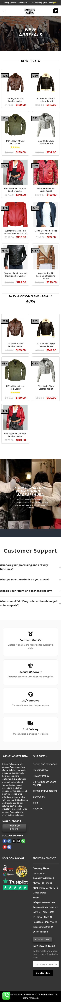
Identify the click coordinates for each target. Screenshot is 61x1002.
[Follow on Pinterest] (5, 847)
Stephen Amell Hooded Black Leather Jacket (15, 274)
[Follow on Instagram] (9, 841)
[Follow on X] (14, 841)
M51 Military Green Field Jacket (15, 142)
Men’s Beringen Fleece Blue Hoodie (46, 232)
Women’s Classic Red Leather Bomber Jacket (15, 232)
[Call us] (23, 841)
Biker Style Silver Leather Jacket (46, 142)
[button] (4, 11)
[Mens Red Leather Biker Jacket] (45, 172)
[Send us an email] (19, 841)
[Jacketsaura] (29, 10)
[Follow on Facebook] (5, 841)
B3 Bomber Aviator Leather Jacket (46, 99)
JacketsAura (47, 994)
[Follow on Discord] (9, 847)
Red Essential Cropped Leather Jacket (15, 189)
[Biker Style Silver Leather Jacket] (45, 125)
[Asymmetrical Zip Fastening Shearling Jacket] (45, 257)
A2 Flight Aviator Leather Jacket (15, 99)
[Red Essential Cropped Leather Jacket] (15, 172)
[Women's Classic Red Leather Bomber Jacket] (15, 214)
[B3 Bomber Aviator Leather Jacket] (45, 82)
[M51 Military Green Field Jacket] (15, 125)
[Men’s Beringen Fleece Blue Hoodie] (45, 214)
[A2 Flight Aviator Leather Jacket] (15, 82)
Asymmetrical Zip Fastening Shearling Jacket (45, 276)
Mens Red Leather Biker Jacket (46, 189)
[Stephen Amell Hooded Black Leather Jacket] (15, 257)
